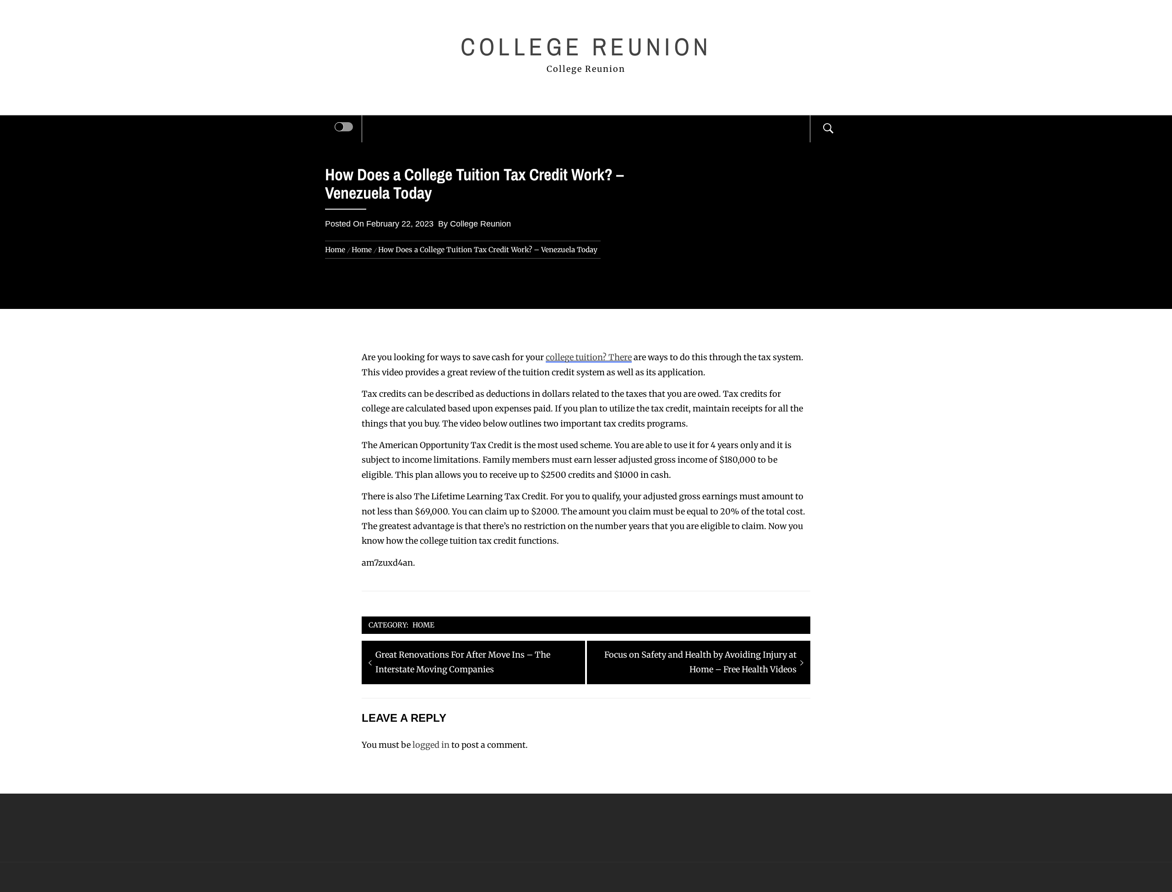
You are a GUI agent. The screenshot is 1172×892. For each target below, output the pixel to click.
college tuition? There (589, 357)
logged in (431, 745)
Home (423, 625)
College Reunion (586, 46)
